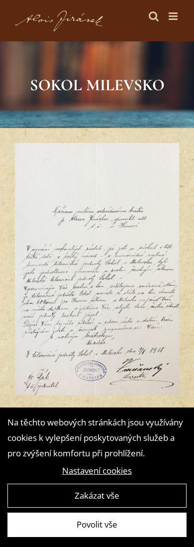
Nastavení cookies (97, 470)
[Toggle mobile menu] (174, 16)
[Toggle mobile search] (154, 16)
